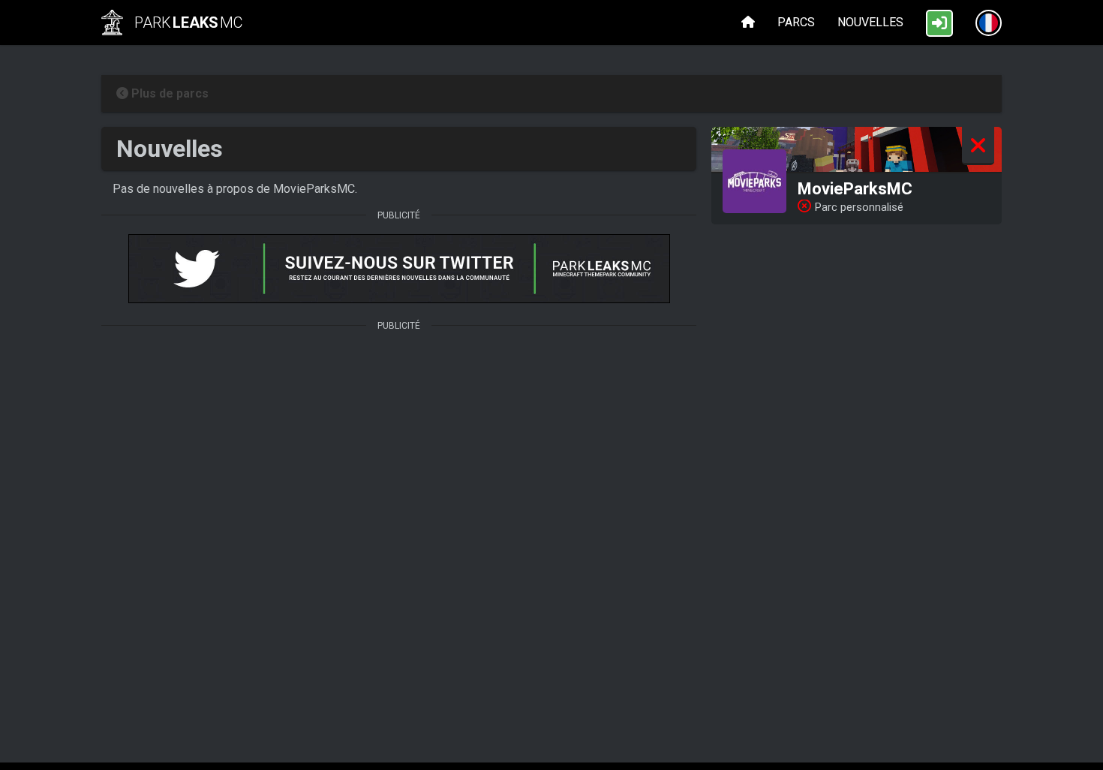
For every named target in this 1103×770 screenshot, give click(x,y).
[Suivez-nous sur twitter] (398, 270)
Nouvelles (870, 22)
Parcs (796, 22)
